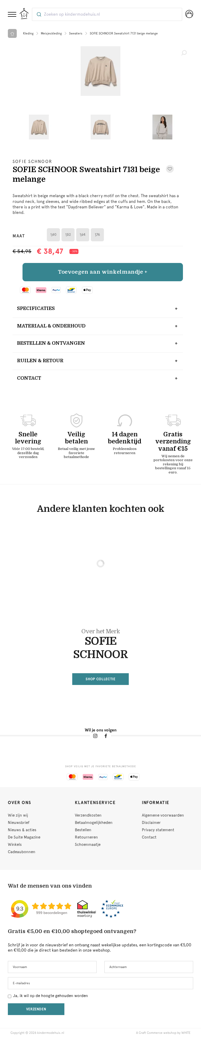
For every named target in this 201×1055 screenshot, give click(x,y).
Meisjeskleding (51, 33)
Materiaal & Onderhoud (51, 326)
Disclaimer (151, 822)
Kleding (28, 33)
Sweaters (75, 33)
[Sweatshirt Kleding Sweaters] (100, 71)
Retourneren (86, 837)
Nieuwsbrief (18, 822)
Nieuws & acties (22, 830)
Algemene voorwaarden (163, 815)
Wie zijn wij (18, 815)
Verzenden (36, 1009)
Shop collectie (100, 679)
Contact (29, 378)
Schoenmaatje (87, 844)
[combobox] (107, 14)
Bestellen (83, 830)
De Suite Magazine (24, 837)
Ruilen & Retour (40, 360)
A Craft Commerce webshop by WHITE (163, 1033)
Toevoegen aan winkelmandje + (103, 272)
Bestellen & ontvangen (51, 343)
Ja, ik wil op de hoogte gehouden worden (50, 995)
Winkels (15, 844)
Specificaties (36, 308)
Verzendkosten (88, 815)
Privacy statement (158, 830)
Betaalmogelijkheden (94, 822)
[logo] (24, 13)
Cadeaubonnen (21, 851)
